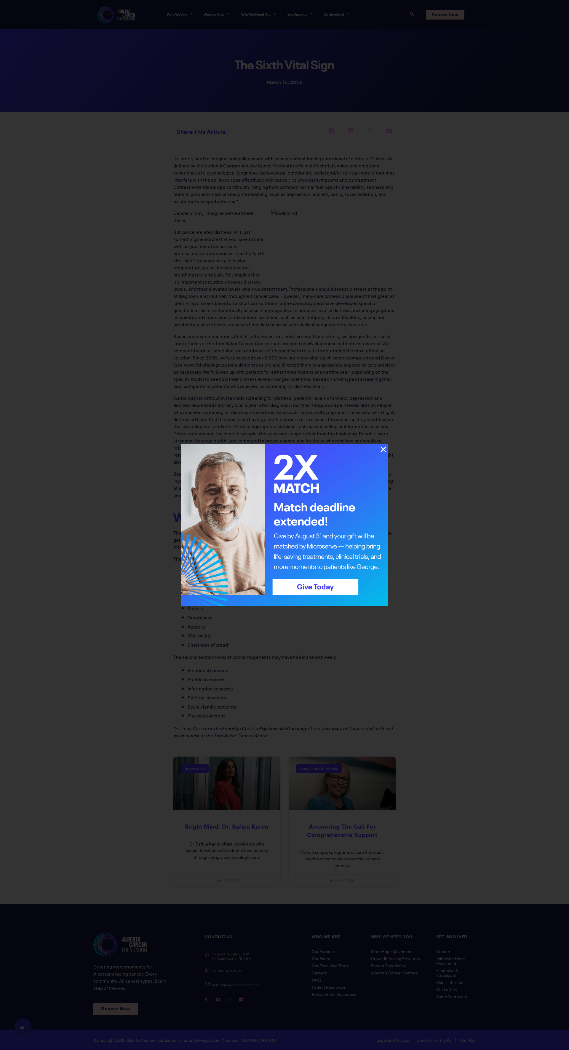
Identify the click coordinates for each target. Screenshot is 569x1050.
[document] (284, 525)
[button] (383, 449)
